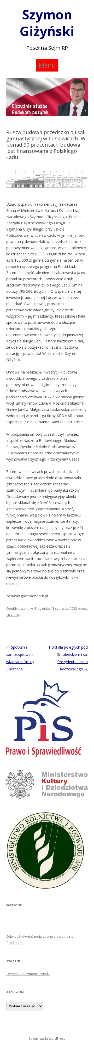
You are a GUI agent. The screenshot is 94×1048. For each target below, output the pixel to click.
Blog (37, 608)
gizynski (12, 614)
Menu (47, 65)
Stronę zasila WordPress (47, 1038)
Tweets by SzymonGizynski (28, 973)
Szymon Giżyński (47, 23)
